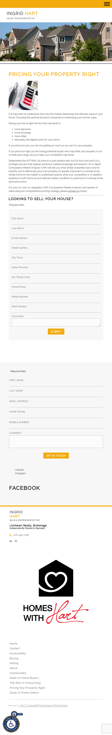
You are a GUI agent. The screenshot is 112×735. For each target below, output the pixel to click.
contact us (73, 191)
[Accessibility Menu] (11, 724)
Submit (56, 331)
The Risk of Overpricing (25, 682)
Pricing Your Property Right (27, 687)
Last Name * (18, 228)
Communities (18, 673)
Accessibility (18, 653)
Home (14, 643)
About (14, 668)
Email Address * (20, 238)
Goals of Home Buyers (24, 677)
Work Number (19, 306)
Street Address (20, 247)
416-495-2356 (21, 535)
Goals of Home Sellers (24, 692)
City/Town (17, 257)
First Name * (18, 218)
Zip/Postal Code (21, 277)
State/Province (20, 267)
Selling (14, 663)
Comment (15, 433)
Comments (18, 316)
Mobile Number (20, 296)
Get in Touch (56, 455)
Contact (15, 648)
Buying (14, 658)
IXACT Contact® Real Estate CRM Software (43, 705)
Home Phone (19, 287)
